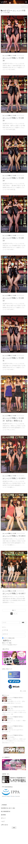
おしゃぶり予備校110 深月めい (15, 697)
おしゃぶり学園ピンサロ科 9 (14, 478)
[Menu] (26, 2)
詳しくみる (23, 691)
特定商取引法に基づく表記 (8, 808)
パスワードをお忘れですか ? (9, 644)
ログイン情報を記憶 (9, 638)
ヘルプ (3, 821)
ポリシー (3, 818)
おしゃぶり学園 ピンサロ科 (9, 55)
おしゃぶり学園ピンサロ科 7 (14, 593)
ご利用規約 (4, 804)
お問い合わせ (4, 824)
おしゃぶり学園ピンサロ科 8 (14, 536)
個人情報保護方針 (5, 811)
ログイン (24, 6)
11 (26, 495)
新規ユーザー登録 (6, 643)
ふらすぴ (4, 2)
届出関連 (3, 814)
